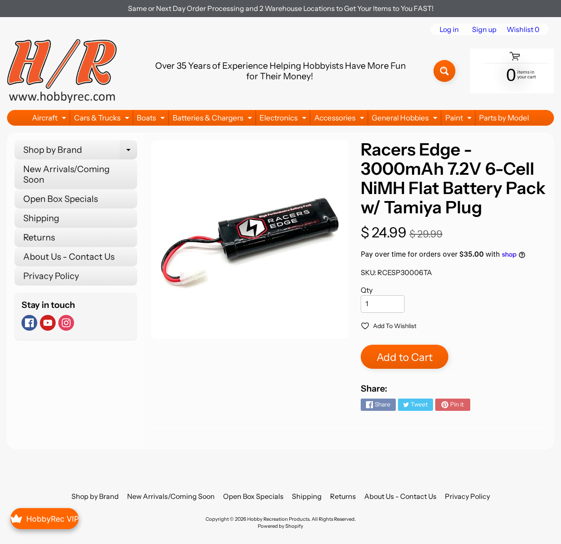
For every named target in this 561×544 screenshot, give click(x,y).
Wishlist (523, 29)
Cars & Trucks (102, 119)
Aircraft (50, 119)
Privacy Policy (51, 276)
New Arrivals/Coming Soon (66, 174)
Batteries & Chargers (213, 119)
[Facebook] (29, 323)
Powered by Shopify (280, 526)
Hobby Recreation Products (278, 519)
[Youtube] (48, 323)
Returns (39, 237)
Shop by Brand (80, 152)
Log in (449, 29)
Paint (459, 119)
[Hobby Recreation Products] (62, 71)
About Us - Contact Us (68, 256)
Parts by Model (504, 117)
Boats (152, 119)
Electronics (284, 119)
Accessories (340, 119)
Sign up (484, 29)
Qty (367, 290)
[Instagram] (66, 323)
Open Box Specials (60, 199)
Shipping (41, 218)
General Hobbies (406, 119)
